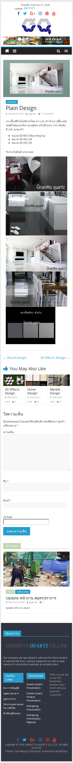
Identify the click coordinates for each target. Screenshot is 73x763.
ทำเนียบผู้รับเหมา (12, 713)
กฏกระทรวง (9, 698)
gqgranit (32, 113)
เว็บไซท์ (7, 517)
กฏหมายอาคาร (11, 693)
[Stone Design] (36, 376)
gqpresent (29, 8)
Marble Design (55, 391)
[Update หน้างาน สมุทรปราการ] (36, 553)
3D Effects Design (55, 358)
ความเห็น (8, 432)
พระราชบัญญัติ (11, 687)
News (10, 591)
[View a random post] (66, 50)
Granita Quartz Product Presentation (34, 697)
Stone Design (32, 391)
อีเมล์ (7, 500)
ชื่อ (5, 481)
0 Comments (47, 113)
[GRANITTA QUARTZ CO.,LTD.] (7, 51)
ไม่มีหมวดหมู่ (23, 591)
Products (11, 101)
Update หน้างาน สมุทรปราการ (31, 597)
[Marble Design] (59, 376)
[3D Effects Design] (14, 376)
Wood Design (14, 358)
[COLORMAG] (36, 640)
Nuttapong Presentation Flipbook (33, 718)
